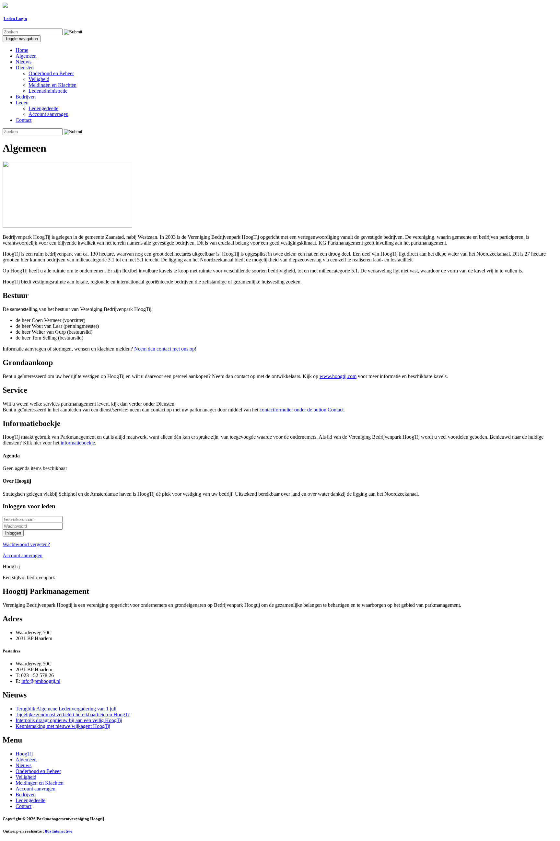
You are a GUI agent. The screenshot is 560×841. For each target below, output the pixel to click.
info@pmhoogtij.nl (40, 681)
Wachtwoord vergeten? (26, 544)
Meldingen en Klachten (52, 85)
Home (22, 50)
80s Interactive (58, 831)
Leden (22, 102)
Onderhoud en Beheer (51, 73)
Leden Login (15, 18)
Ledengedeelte (43, 108)
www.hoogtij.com (338, 376)
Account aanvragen (48, 114)
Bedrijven (26, 96)
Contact (23, 120)
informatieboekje (78, 442)
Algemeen (26, 56)
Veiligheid (39, 79)
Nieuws (23, 61)
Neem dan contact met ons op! (165, 348)
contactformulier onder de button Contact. (302, 409)
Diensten (25, 67)
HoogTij (24, 753)
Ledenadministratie (48, 91)
